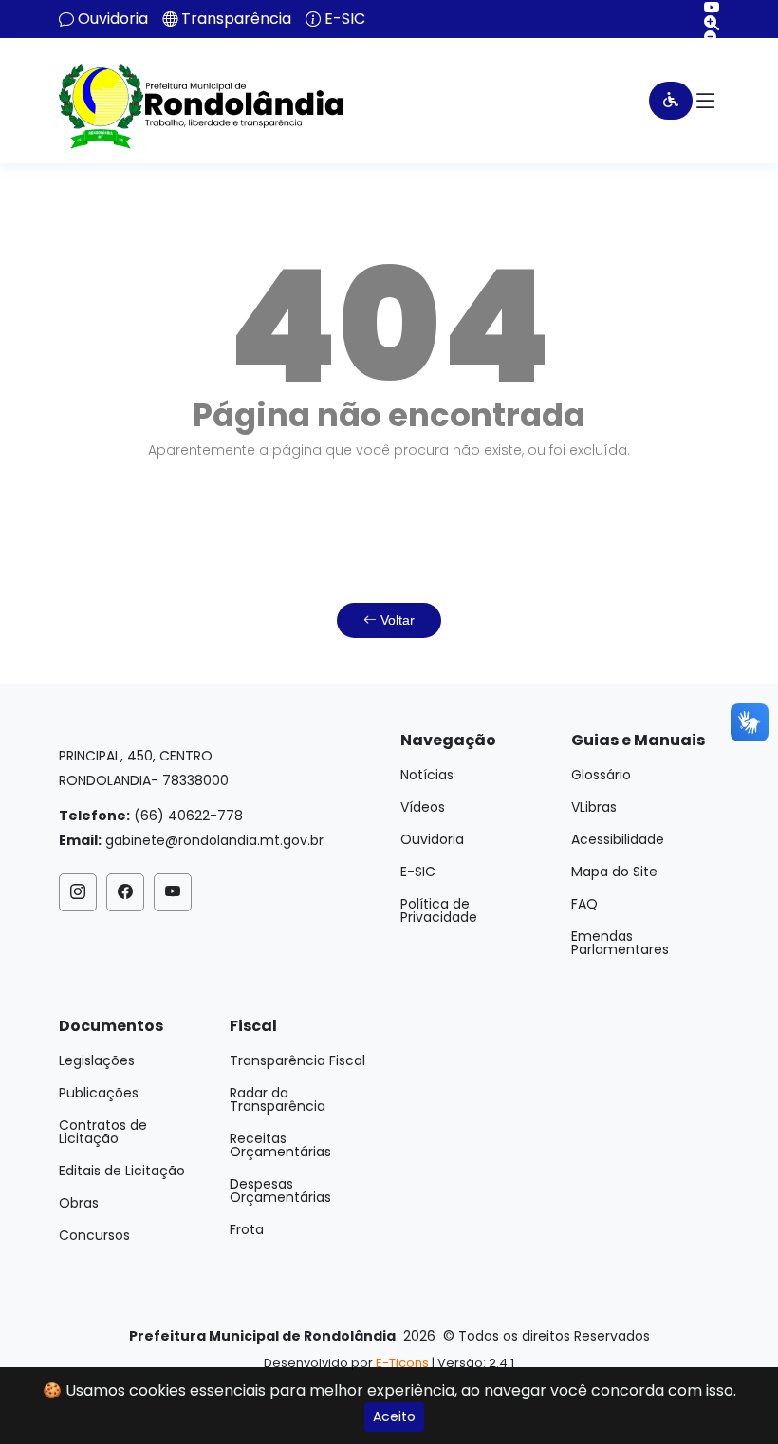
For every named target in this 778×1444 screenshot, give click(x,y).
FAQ (584, 903)
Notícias (427, 774)
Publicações (99, 1092)
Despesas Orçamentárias (280, 1190)
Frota (247, 1229)
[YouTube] (704, 7)
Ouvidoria (113, 19)
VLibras (594, 807)
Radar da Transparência (277, 1099)
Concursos (94, 1235)
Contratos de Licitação (103, 1131)
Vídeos (422, 807)
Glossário (601, 774)
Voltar (396, 620)
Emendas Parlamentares (620, 942)
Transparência (236, 19)
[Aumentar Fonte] (704, 22)
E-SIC (344, 19)
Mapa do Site (614, 871)
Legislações (97, 1060)
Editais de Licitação (122, 1170)
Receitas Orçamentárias (280, 1145)
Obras (79, 1203)
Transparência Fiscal (297, 1060)
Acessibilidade (617, 839)
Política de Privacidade (438, 910)
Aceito (394, 1416)
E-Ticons (402, 1363)
